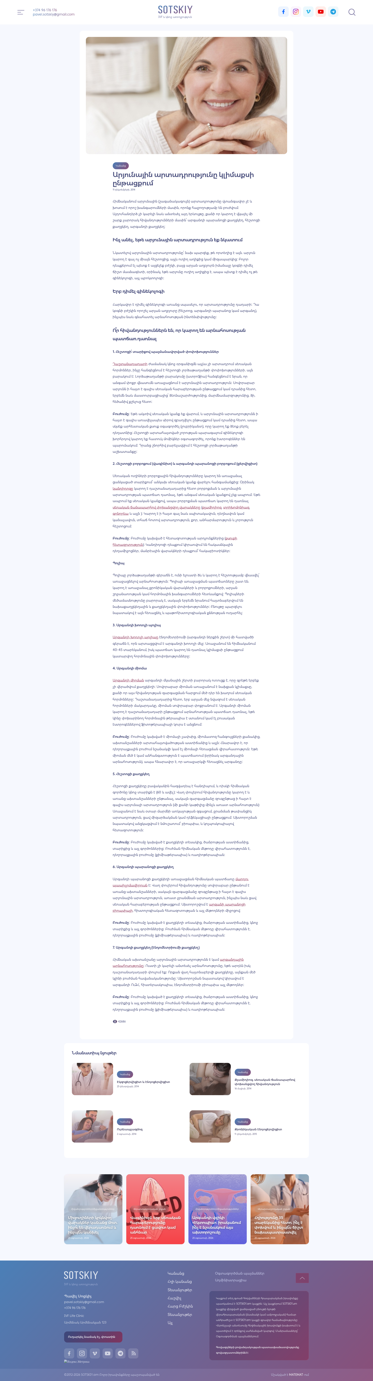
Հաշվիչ (174, 1298)
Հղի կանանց (180, 1281)
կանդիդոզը (123, 488)
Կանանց (176, 1273)
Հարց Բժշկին (180, 1306)
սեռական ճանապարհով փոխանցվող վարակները (156, 507)
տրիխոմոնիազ (236, 507)
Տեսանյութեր (180, 1290)
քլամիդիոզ (211, 507)
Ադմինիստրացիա (231, 1280)
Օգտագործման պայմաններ (239, 1273)
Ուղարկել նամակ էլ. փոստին (91, 1337)
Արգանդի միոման (128, 680)
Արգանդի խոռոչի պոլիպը (135, 637)
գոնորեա (121, 513)
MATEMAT (295, 1375)
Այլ (170, 1323)
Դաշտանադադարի (130, 364)
